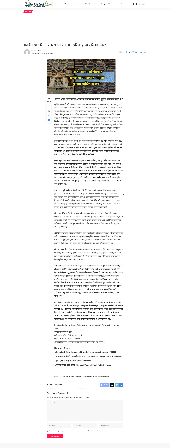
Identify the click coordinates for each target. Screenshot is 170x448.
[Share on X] (129, 52)
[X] (136, 4)
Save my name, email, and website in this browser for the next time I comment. (73, 431)
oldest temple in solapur (101, 376)
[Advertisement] (85, 28)
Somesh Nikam (36, 51)
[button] (140, 4)
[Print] (135, 52)
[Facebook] (134, 4)
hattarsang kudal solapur (83, 376)
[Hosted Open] (39, 4)
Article (28, 11)
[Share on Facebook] (126, 52)
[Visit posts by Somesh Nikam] (27, 52)
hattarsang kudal (68, 376)
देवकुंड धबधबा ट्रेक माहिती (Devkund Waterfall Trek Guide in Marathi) (84, 365)
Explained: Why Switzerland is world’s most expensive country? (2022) (86, 352)
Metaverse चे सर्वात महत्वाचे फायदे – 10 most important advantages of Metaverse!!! (89, 356)
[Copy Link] (132, 52)
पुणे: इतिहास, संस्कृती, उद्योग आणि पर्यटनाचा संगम (73, 361)
